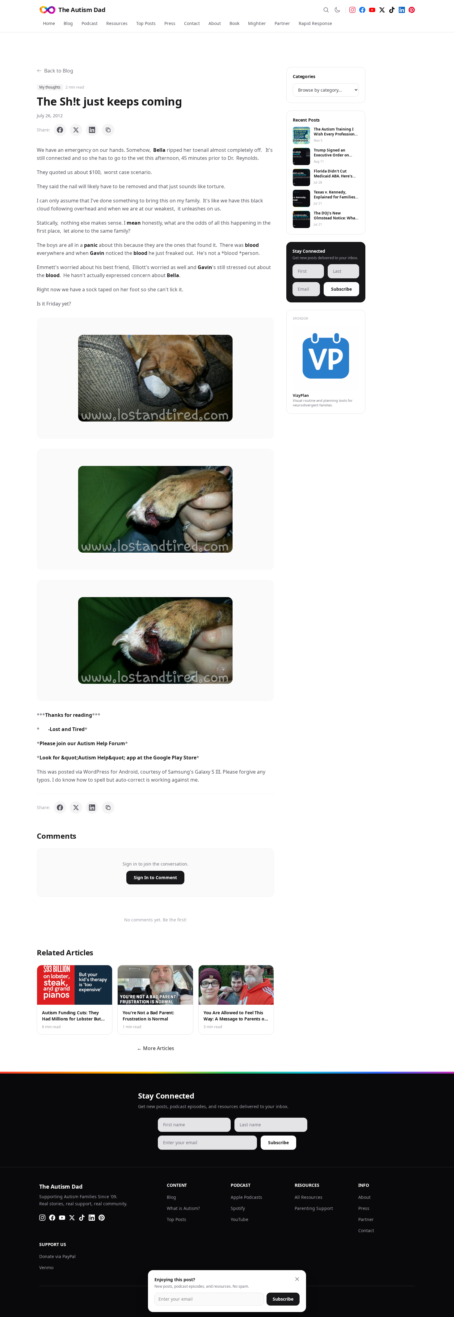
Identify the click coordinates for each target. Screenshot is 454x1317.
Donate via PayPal (57, 1256)
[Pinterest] (412, 10)
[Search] (326, 10)
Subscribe (341, 289)
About (214, 23)
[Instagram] (352, 10)
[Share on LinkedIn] (92, 130)
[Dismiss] (297, 1279)
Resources (117, 23)
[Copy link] (108, 130)
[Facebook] (362, 10)
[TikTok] (392, 10)
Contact (192, 23)
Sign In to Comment (155, 877)
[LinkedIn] (402, 10)
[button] (155, 378)
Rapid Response (315, 23)
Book (234, 23)
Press (169, 23)
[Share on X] (76, 130)
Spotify (238, 1208)
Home (49, 23)
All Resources (308, 1197)
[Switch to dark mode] (337, 10)
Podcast (90, 23)
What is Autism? (183, 1208)
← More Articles (155, 1048)
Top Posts (146, 23)
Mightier (257, 23)
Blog (68, 23)
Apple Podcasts (246, 1197)
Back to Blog (58, 70)
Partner (282, 23)
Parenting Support (314, 1208)
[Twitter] (382, 10)
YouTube (239, 1219)
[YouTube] (372, 10)
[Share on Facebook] (60, 130)
